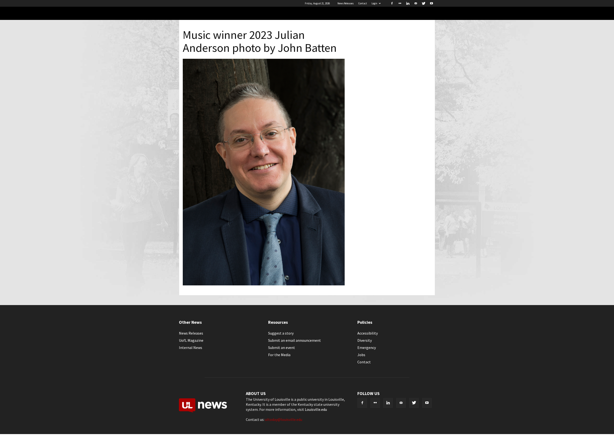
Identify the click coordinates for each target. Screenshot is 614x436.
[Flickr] (399, 3)
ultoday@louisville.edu (283, 419)
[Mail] (415, 3)
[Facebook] (392, 3)
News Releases (345, 3)
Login (374, 3)
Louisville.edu (316, 409)
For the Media (279, 354)
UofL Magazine (191, 340)
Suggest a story (281, 333)
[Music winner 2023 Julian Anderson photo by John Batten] (264, 284)
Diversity (364, 340)
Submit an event (281, 347)
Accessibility (367, 333)
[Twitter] (423, 3)
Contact (362, 3)
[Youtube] (431, 3)
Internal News (190, 347)
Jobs (361, 354)
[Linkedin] (407, 3)
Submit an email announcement (294, 340)
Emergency (366, 347)
